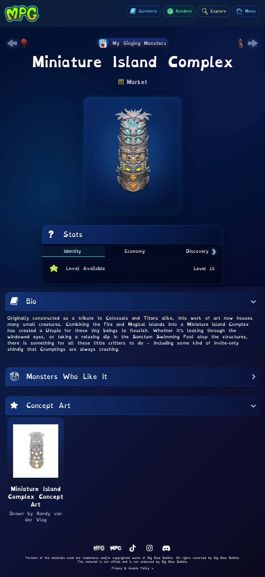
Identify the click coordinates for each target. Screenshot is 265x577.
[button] (132, 301)
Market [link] (137, 82)
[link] (12, 43)
